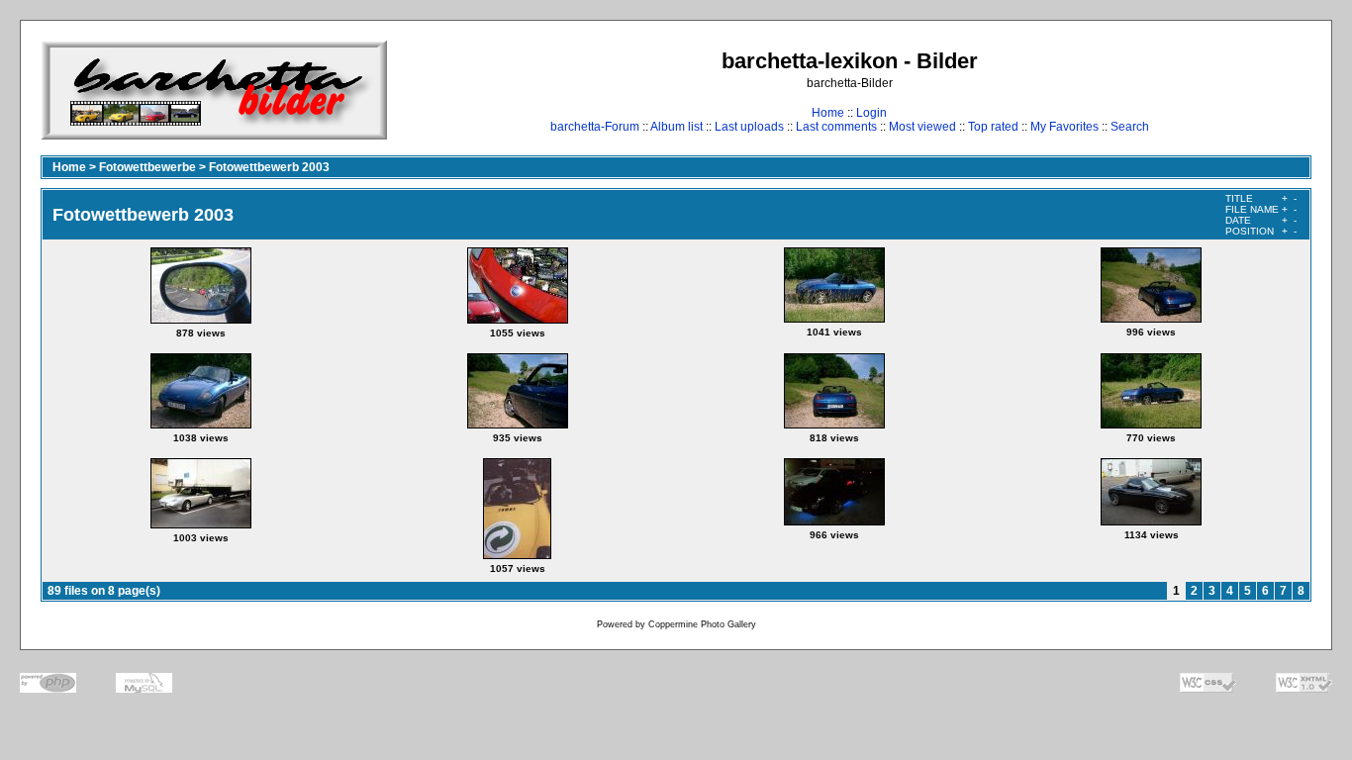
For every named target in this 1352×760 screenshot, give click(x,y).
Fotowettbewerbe (147, 167)
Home (828, 113)
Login (871, 113)
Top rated (993, 127)
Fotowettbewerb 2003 (269, 167)
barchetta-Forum (594, 127)
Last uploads (749, 127)
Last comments (836, 127)
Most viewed (922, 127)
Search (1130, 127)
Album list (676, 127)
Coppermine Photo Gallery (702, 624)
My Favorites (1064, 127)
